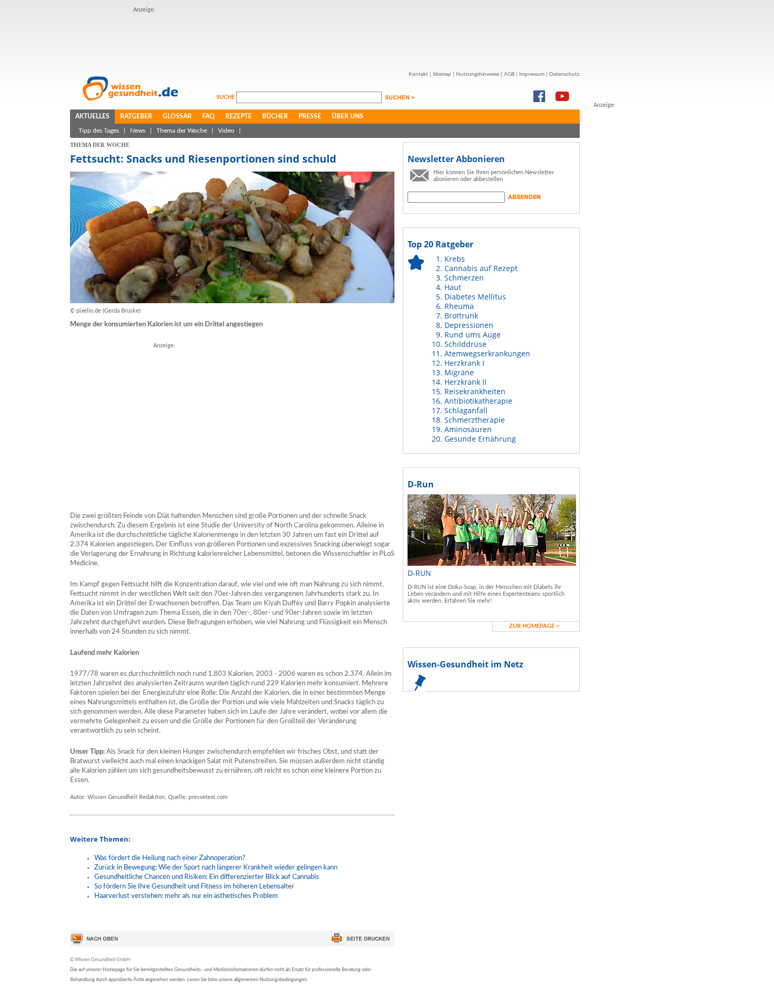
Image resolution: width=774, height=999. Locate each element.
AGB (509, 74)
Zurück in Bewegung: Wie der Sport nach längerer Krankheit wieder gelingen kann (216, 867)
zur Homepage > (534, 626)
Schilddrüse (465, 344)
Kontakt (418, 74)
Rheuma (459, 306)
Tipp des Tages (98, 130)
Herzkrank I (464, 363)
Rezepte (238, 116)
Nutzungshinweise (477, 74)
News (137, 130)
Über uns (347, 116)
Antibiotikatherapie (478, 401)
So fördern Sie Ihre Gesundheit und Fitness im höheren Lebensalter (194, 886)
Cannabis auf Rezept (481, 268)
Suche (226, 97)
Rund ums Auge (472, 334)
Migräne (459, 372)
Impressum (531, 74)
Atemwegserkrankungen (487, 353)
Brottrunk (461, 316)
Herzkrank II (465, 382)
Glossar (177, 116)
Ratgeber (136, 116)
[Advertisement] (325, 38)
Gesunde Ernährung (480, 439)
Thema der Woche (181, 130)
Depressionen (468, 325)
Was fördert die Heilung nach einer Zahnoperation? (169, 858)
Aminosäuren (468, 429)
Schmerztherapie (474, 420)
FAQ (208, 116)
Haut (452, 287)
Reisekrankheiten (474, 391)
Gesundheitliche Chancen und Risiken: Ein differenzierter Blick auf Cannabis (206, 877)
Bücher (275, 116)
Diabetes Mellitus (475, 297)
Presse (310, 116)
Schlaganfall (466, 410)
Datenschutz (564, 74)
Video (226, 130)
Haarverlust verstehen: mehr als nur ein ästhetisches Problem (186, 896)
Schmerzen (464, 278)
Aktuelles (92, 116)
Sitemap (442, 74)
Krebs (454, 259)
